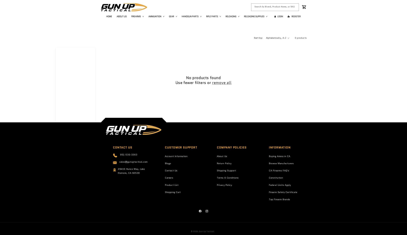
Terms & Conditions (228, 177)
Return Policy (224, 163)
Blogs (168, 163)
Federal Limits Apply (280, 185)
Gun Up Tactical (206, 231)
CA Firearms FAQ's (279, 170)
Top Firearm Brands (279, 199)
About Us (222, 156)
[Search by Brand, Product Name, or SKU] (295, 7)
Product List (171, 185)
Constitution (276, 177)
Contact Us (171, 170)
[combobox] (275, 7)
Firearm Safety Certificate (283, 192)
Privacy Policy (224, 185)
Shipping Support (226, 170)
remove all (221, 82)
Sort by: (258, 37)
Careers (169, 177)
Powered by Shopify (224, 231)
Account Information (176, 156)
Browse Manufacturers (281, 163)
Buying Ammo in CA (279, 156)
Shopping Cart (173, 192)
